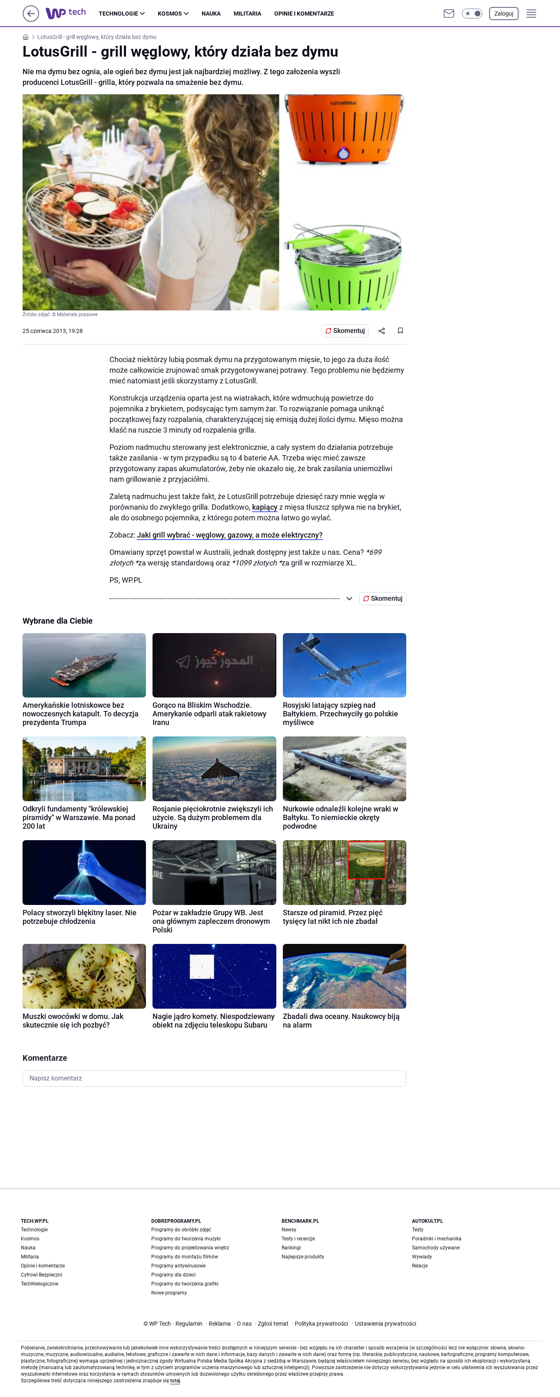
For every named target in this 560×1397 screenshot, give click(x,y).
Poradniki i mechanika (437, 1239)
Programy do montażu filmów (184, 1257)
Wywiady (422, 1257)
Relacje (420, 1266)
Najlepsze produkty (303, 1257)
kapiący (265, 507)
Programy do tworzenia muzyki (186, 1239)
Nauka (211, 13)
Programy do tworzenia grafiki (185, 1284)
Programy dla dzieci (173, 1275)
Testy (417, 1230)
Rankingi (291, 1248)
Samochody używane (436, 1248)
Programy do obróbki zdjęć (181, 1230)
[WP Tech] (72, 13)
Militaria (247, 13)
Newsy (289, 1230)
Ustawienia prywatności (384, 1323)
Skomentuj (349, 331)
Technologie (118, 13)
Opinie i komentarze (304, 13)
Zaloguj (503, 13)
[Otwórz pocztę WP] (448, 13)
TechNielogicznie (39, 1284)
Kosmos (170, 13)
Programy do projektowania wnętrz (190, 1248)
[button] (472, 13)
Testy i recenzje (298, 1239)
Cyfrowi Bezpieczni (41, 1275)
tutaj (175, 1380)
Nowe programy (169, 1293)
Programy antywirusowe (178, 1266)
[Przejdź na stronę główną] (31, 19)
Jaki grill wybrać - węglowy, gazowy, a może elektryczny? (230, 535)
